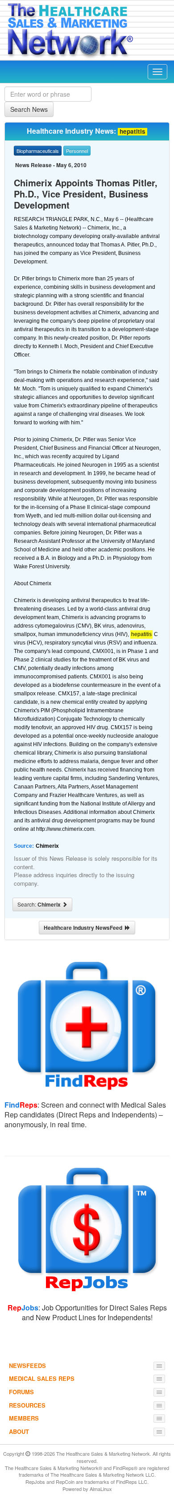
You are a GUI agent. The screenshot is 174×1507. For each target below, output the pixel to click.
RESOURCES (27, 1405)
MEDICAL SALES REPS (42, 1378)
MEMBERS (24, 1418)
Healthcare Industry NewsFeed (84, 928)
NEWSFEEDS (27, 1365)
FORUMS (21, 1392)
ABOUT (19, 1431)
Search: (39, 904)
